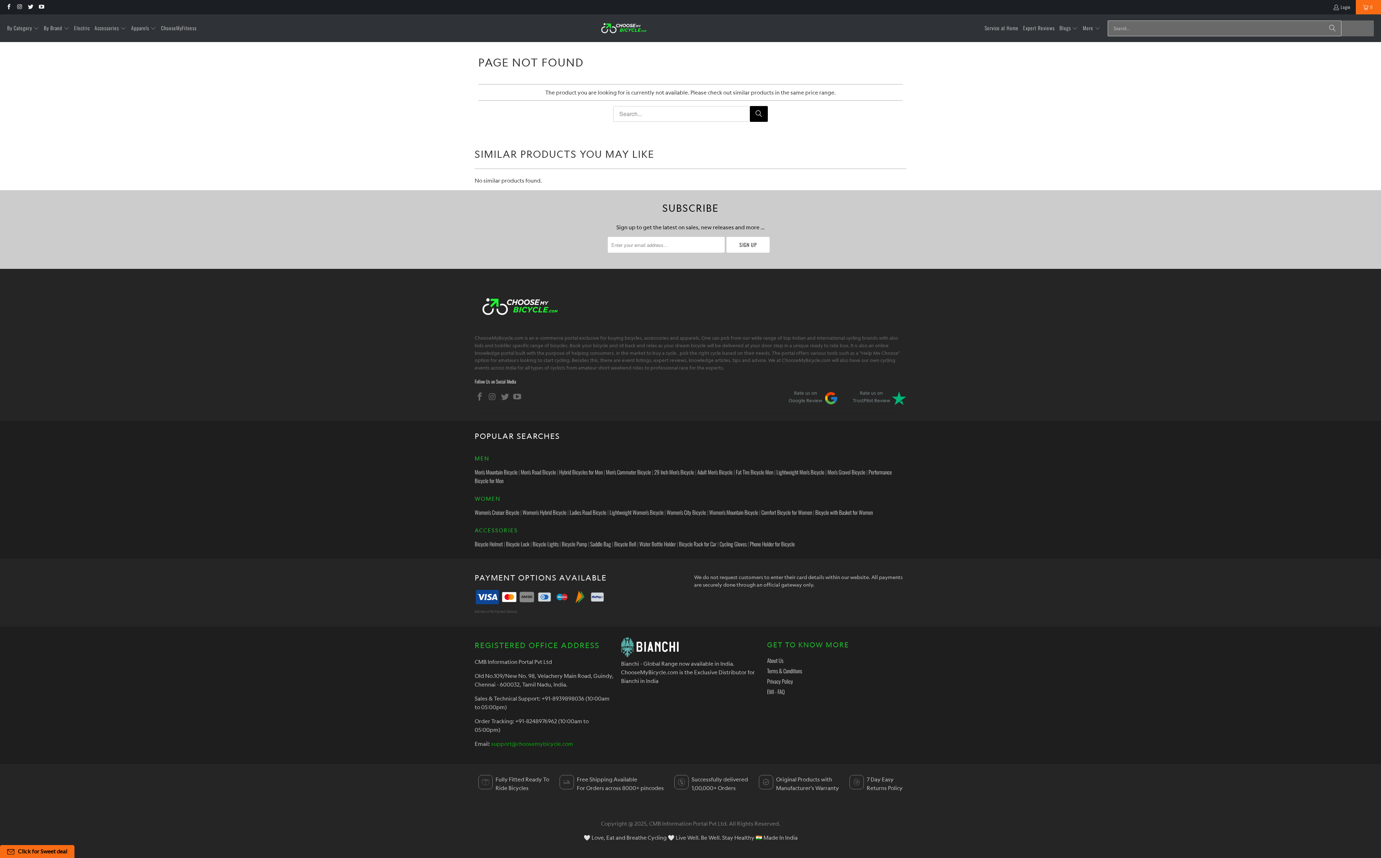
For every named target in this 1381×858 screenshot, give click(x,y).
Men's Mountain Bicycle (496, 472)
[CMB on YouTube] (41, 7)
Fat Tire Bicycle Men (754, 472)
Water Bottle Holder (657, 544)
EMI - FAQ (776, 692)
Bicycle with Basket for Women (844, 512)
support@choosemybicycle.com (532, 743)
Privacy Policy (780, 681)
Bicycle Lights (546, 544)
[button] (23, 28)
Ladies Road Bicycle (588, 512)
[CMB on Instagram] (19, 7)
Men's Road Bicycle (538, 472)
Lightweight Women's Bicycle (637, 512)
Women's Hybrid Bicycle (544, 512)
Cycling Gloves (733, 544)
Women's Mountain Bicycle (733, 512)
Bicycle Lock (517, 544)
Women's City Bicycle (686, 512)
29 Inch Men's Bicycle (674, 472)
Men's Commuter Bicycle (628, 472)
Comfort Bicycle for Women (786, 512)
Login (1345, 7)
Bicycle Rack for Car (697, 544)
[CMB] (624, 28)
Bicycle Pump (574, 544)
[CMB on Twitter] (30, 7)
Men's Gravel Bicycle (846, 472)
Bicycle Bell (625, 544)
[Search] (1332, 28)
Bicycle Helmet (489, 544)
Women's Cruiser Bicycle (497, 512)
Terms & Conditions (784, 671)
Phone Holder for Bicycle (772, 544)
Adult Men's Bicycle (715, 472)
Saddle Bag (600, 544)
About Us (775, 660)
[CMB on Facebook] (8, 7)
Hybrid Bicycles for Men (581, 472)
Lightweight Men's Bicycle (800, 472)
